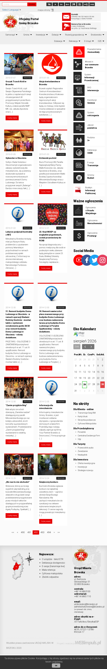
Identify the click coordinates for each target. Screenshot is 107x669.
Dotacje (55, 35)
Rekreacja (73, 41)
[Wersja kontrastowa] (49, 4)
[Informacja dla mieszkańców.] (52, 388)
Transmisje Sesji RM (87, 413)
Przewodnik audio (85, 448)
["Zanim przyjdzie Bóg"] (19, 388)
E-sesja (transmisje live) (53, 566)
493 (42, 532)
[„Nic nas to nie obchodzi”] (19, 465)
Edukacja (58, 41)
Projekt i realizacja (79, 643)
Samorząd (10, 35)
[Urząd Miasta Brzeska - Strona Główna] (81, 559)
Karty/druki (82, 416)
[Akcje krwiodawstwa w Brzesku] (52, 64)
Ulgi (79, 439)
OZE (100, 41)
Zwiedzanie (83, 451)
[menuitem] (10, 35)
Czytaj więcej (12, 118)
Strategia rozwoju (85, 470)
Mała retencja (48, 570)
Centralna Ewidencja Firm (89, 436)
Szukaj (32, 4)
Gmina (26, 35)
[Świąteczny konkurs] (52, 465)
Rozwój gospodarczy (74, 35)
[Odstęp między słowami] (86, 4)
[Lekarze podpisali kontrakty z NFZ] (19, 214)
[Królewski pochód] (52, 141)
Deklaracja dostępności (53, 562)
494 (49, 532)
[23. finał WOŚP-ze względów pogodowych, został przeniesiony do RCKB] (52, 214)
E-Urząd (87, 41)
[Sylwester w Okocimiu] (19, 141)
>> (59, 532)
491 (29, 532)
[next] (91, 346)
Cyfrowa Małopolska (87, 423)
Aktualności (27, 77)
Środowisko (96, 35)
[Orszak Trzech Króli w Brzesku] (19, 64)
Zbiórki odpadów (50, 577)
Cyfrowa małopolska (52, 573)
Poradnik (82, 432)
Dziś (77, 346)
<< (13, 532)
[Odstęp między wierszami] (80, 4)
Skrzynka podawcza (87, 420)
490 (23, 532)
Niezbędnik (82, 455)
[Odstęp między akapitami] (73, 4)
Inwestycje (40, 35)
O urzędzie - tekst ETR (52, 559)
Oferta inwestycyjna (86, 463)
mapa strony (44, 10)
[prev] (85, 346)
